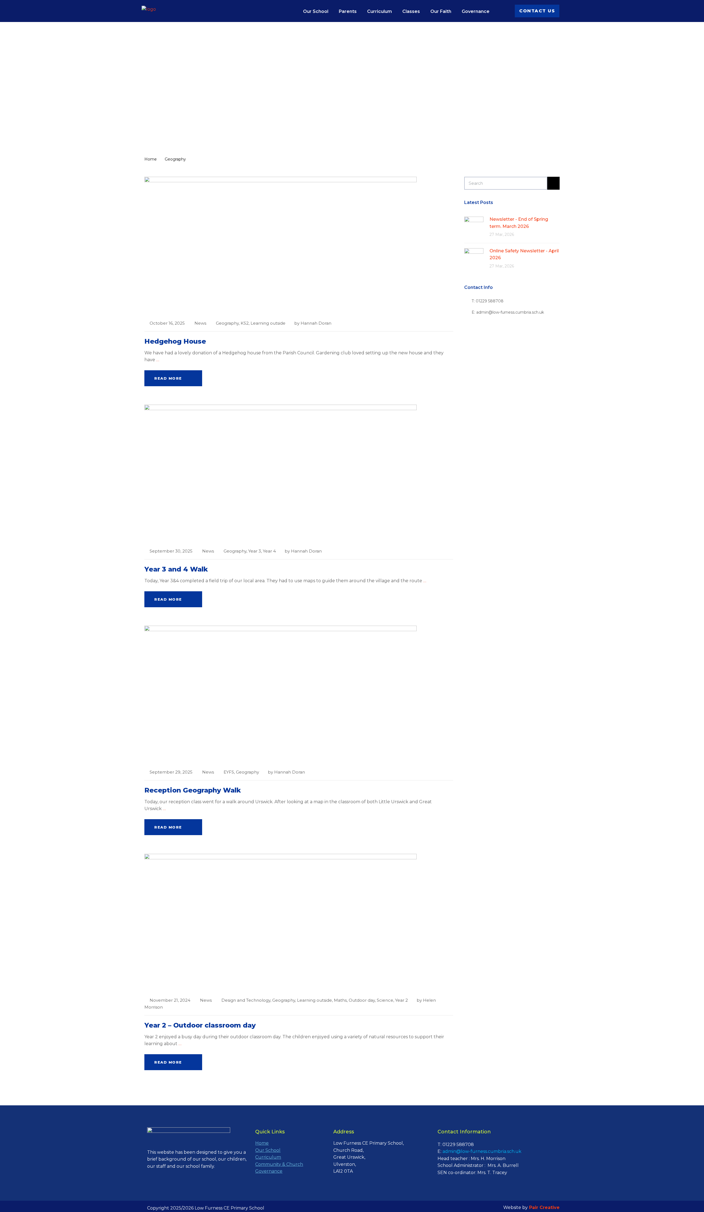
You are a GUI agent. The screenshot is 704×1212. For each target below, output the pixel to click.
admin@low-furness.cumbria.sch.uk (481, 1151)
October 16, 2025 (167, 323)
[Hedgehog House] (280, 245)
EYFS (229, 772)
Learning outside (268, 323)
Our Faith (440, 11)
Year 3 (254, 551)
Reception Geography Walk (192, 790)
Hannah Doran (316, 323)
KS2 (245, 323)
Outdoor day (362, 1000)
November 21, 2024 (170, 1000)
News (200, 323)
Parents (348, 11)
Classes (411, 11)
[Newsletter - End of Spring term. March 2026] (473, 226)
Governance (476, 11)
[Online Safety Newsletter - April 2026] (473, 257)
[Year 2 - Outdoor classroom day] (280, 922)
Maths (340, 1000)
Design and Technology (245, 1000)
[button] (537, 11)
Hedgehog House (175, 341)
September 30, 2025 (171, 551)
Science (385, 1000)
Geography (227, 323)
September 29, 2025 (171, 772)
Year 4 (269, 551)
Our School (315, 11)
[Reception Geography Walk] (280, 694)
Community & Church (279, 1164)
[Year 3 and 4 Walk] (280, 473)
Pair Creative (544, 1207)
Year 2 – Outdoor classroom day (200, 1025)
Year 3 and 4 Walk (176, 569)
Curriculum (379, 11)
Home (262, 1143)
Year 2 (401, 1000)
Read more (168, 378)
